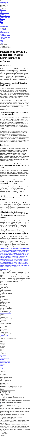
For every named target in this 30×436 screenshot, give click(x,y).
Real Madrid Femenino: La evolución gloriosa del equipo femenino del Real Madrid (14, 262)
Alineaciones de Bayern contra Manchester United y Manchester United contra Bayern (14, 264)
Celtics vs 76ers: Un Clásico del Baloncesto (14, 265)
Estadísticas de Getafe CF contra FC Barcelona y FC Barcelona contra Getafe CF (14, 259)
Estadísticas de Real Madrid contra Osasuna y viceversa (14, 248)
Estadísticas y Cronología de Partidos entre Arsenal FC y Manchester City (13, 256)
